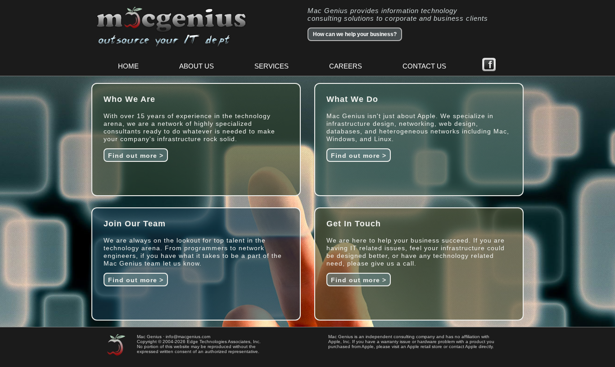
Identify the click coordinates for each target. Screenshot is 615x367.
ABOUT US (196, 66)
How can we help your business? (355, 34)
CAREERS (345, 66)
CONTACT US (424, 66)
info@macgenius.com (188, 336)
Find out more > (135, 155)
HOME (128, 66)
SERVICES (271, 66)
